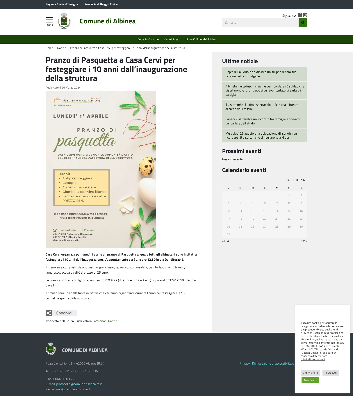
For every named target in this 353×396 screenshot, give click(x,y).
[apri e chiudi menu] (49, 19)
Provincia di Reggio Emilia (101, 4)
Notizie (112, 321)
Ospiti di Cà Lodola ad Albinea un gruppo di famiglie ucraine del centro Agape (260, 74)
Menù (50, 24)
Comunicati (99, 321)
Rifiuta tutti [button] (331, 372)
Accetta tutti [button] (310, 380)
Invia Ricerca (303, 22)
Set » (304, 241)
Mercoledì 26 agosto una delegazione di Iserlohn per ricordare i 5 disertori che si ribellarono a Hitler (261, 135)
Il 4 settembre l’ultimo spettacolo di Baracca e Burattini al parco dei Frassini (263, 106)
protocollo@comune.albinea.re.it (79, 384)
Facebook (300, 15)
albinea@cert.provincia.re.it (71, 389)
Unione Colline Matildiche (199, 39)
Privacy (245, 363)
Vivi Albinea (171, 39)
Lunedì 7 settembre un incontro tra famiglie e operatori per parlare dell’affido (263, 121)
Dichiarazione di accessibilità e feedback (279, 363)
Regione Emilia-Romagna (62, 4)
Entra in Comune (148, 39)
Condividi (64, 313)
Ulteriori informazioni (313, 359)
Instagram (305, 15)
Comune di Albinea (108, 21)
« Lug (225, 241)
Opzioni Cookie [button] (310, 372)
